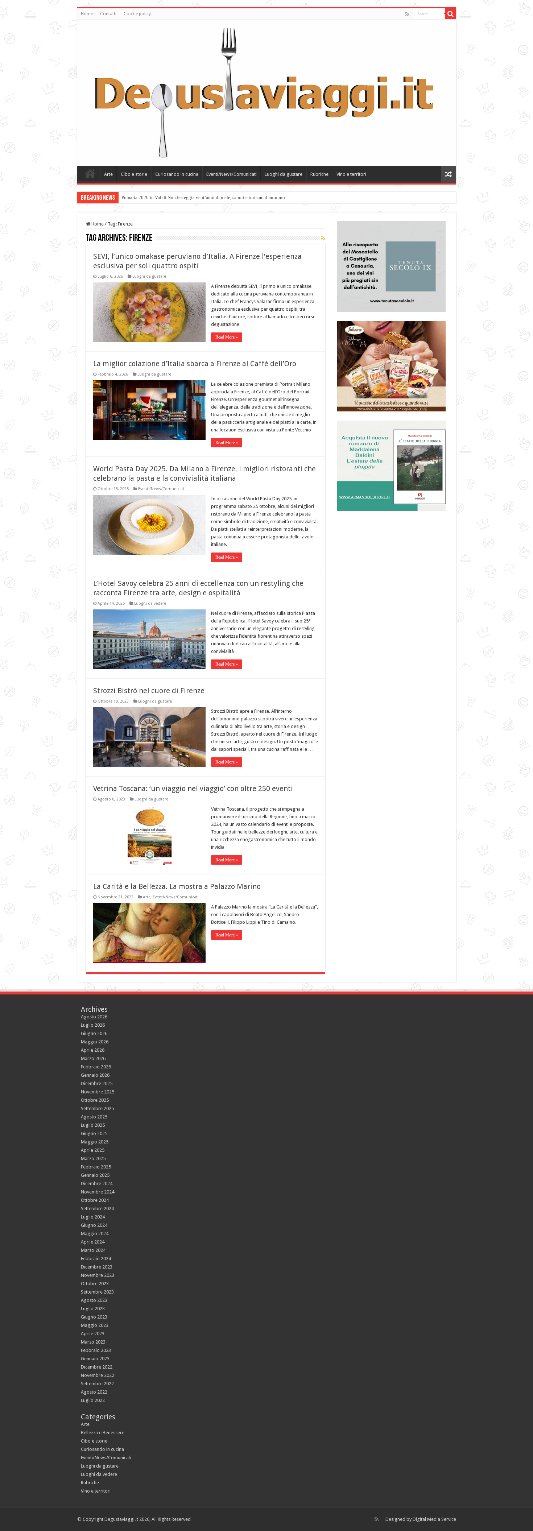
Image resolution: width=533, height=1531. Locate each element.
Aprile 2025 (92, 1150)
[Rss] (407, 14)
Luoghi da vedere (150, 603)
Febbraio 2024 (96, 1258)
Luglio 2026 (93, 1025)
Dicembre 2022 (96, 1367)
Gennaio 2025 (95, 1175)
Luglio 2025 (93, 1125)
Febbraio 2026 (96, 1066)
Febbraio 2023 (96, 1350)
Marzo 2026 (93, 1058)
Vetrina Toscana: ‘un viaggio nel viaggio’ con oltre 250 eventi (193, 788)
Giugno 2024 (94, 1225)
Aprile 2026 (92, 1050)
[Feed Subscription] (323, 238)
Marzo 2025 (93, 1158)
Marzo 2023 (93, 1342)
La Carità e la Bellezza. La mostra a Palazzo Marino (177, 886)
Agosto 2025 (94, 1117)
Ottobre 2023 (95, 1283)
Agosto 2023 (94, 1300)
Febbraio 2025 (96, 1167)
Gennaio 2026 (95, 1075)
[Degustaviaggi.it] (266, 93)
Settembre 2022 (97, 1383)
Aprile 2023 (92, 1333)
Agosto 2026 (94, 1016)
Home (87, 13)
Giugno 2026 (94, 1033)
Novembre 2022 (97, 1375)
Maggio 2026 (94, 1041)
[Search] (450, 13)
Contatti (108, 13)
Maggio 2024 (94, 1233)
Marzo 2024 (93, 1250)
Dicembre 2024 (96, 1183)
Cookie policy (137, 13)
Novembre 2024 (97, 1192)
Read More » (226, 337)
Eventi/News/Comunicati (231, 174)
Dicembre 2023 (96, 1267)
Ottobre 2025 (95, 1100)
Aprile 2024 (92, 1242)
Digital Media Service (434, 1519)
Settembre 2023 (97, 1292)
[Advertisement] (391, 565)
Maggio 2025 (94, 1142)
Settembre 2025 (97, 1108)
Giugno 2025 (94, 1133)
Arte (108, 174)
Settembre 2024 (97, 1208)
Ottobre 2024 (95, 1200)
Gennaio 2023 (95, 1358)
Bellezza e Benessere (102, 1432)
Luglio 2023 (93, 1308)
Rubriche (319, 174)
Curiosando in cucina (176, 174)
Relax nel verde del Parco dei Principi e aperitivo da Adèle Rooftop (187, 197)
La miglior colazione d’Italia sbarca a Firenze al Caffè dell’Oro (194, 363)
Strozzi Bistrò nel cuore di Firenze (148, 690)
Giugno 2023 (94, 1317)
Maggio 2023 (94, 1325)
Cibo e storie (134, 174)
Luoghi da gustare (283, 174)
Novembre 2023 (97, 1275)
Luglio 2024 (93, 1217)
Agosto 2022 (94, 1392)
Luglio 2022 (93, 1400)
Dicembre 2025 (96, 1083)
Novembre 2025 (97, 1092)
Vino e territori (351, 174)
